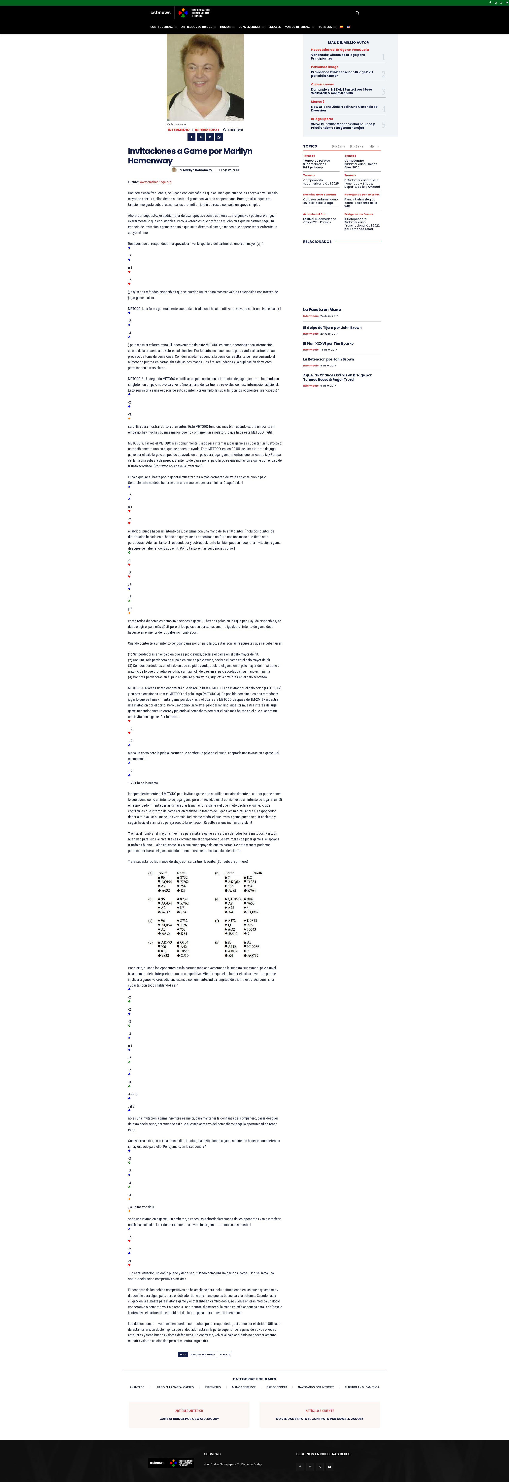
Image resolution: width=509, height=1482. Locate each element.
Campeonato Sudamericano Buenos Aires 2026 (360, 164)
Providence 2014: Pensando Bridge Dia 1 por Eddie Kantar (342, 74)
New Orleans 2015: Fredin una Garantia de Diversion (344, 108)
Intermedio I (207, 130)
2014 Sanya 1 (357, 146)
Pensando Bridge (324, 66)
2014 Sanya (338, 146)
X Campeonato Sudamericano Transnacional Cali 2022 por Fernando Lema (362, 224)
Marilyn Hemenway (197, 170)
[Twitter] (501, 3)
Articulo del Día (314, 214)
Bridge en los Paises (358, 214)
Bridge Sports (322, 118)
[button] (286, 12)
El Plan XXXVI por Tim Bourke (328, 343)
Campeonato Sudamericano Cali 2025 (321, 182)
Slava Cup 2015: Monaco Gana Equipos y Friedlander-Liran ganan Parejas (343, 126)
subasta (225, 1354)
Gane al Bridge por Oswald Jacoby (189, 1419)
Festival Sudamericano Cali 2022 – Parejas (319, 220)
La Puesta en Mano (322, 309)
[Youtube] (506, 3)
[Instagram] (495, 3)
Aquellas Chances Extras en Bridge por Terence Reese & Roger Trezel (337, 377)
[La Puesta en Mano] (342, 275)
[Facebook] (490, 3)
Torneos (309, 155)
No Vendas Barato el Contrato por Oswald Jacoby (320, 1419)
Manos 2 (317, 101)
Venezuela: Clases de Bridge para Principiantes (338, 57)
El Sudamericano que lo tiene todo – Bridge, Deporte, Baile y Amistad (362, 183)
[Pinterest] (210, 137)
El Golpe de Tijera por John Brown (332, 327)
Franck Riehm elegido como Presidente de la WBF (360, 202)
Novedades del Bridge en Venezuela (340, 49)
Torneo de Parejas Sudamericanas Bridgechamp (316, 164)
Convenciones (322, 84)
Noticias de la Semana (319, 194)
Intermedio (179, 130)
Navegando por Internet (361, 194)
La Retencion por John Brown (328, 359)
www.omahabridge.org (155, 182)
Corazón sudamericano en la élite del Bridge (320, 201)
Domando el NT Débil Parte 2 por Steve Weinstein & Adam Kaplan (341, 91)
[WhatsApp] (219, 137)
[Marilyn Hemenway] (175, 169)
